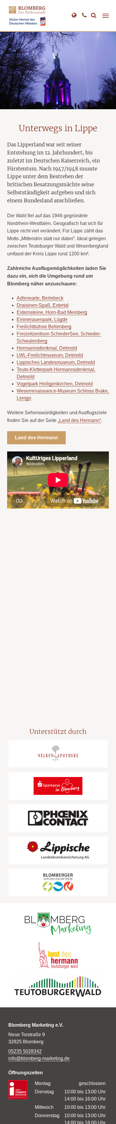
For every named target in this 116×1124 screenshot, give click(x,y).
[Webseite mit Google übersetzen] (74, 15)
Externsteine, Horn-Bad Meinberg (52, 312)
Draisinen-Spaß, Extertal (43, 305)
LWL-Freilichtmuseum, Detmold (50, 355)
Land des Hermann (36, 437)
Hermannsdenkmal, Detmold (47, 348)
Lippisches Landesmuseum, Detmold (56, 362)
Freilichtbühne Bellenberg (44, 326)
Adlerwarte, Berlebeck (40, 298)
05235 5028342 (25, 1051)
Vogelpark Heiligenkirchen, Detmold (55, 383)
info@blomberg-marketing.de (39, 1058)
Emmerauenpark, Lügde (42, 319)
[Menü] (105, 15)
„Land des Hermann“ (79, 420)
